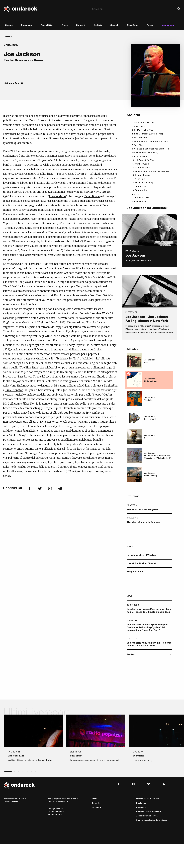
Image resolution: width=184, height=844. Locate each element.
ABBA (48, 336)
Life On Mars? (57, 196)
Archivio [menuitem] (98, 25)
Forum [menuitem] (150, 25)
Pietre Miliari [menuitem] (47, 25)
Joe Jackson (82, 138)
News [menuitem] (65, 25)
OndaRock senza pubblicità (148, 811)
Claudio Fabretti (15, 83)
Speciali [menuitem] (114, 25)
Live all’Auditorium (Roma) (141, 563)
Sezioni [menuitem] (9, 25)
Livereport (9, 36)
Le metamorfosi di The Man (142, 555)
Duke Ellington (14, 390)
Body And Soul (135, 571)
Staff (94, 799)
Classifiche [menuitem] (132, 25)
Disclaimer (141, 803)
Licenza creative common (147, 799)
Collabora (96, 807)
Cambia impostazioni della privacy (151, 820)
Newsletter (141, 807)
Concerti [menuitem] (80, 25)
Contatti (96, 803)
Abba (114, 385)
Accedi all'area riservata (147, 816)
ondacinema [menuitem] (167, 25)
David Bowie (92, 196)
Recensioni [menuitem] (26, 25)
